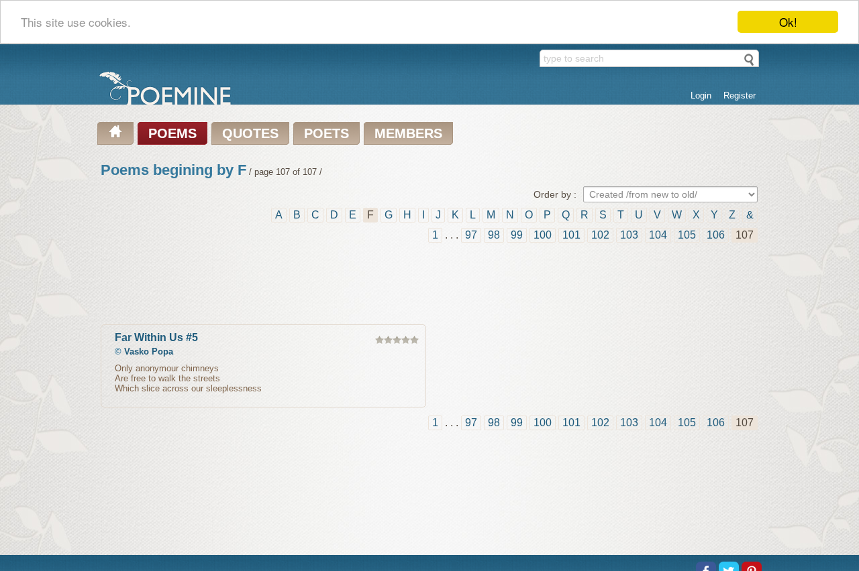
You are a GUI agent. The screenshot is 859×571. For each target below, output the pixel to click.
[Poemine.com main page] (115, 133)
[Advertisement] (429, 284)
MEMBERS (408, 133)
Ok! (788, 21)
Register (739, 95)
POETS (326, 133)
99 (517, 235)
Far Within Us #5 (156, 337)
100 (543, 235)
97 (471, 235)
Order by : (555, 194)
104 (658, 235)
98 (494, 235)
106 (716, 235)
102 (600, 235)
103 (629, 235)
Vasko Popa (148, 351)
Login (701, 95)
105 (687, 235)
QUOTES (250, 133)
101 (571, 235)
